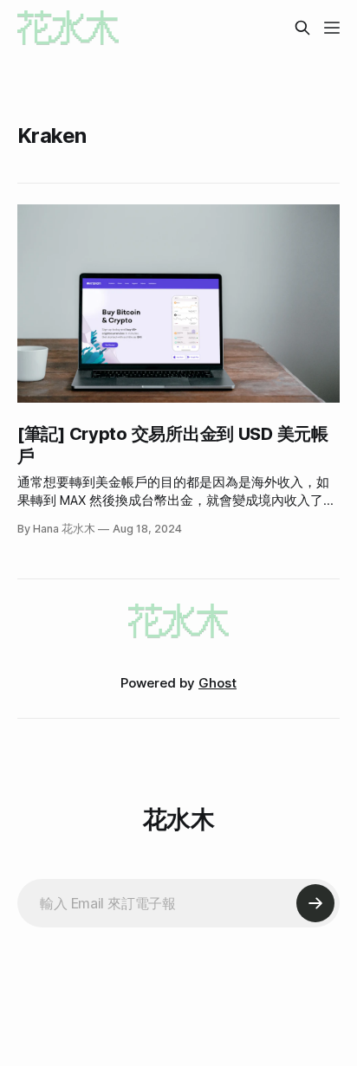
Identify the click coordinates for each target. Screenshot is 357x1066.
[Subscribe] (315, 903)
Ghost (217, 683)
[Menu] (332, 28)
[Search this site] (302, 28)
